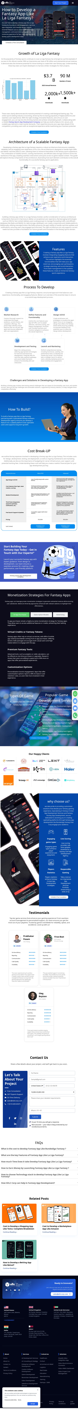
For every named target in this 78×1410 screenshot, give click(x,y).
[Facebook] (9, 1118)
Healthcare (43, 1358)
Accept (33, 1404)
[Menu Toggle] (73, 3)
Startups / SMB (45, 1382)
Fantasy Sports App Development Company (24, 122)
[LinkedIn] (15, 1124)
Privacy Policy (7, 1373)
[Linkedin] (19, 1290)
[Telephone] (75, 715)
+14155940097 (9, 1320)
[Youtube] (15, 1290)
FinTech (42, 1361)
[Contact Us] (75, 708)
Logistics (43, 1367)
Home (5, 1358)
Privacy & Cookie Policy (11, 1400)
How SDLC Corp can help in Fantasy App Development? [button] (28, 1183)
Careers (5, 1367)
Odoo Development (28, 1380)
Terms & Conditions (9, 1370)
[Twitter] (15, 1118)
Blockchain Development (30, 1377)
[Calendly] (75, 701)
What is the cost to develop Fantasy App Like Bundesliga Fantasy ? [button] (33, 1148)
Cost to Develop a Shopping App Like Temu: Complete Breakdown (18, 1227)
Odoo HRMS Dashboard (66, 1368)
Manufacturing (45, 1376)
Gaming (42, 1379)
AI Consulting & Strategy (30, 1361)
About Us (6, 1361)
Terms (19, 1400)
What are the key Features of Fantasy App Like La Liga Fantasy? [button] (32, 1155)
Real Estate (43, 1370)
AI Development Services (30, 1358)
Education (43, 1373)
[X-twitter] (10, 1290)
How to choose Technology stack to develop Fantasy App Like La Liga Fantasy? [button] (35, 1175)
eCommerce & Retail (46, 1364)
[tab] (20, 614)
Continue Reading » (10, 1232)
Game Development (28, 1374)
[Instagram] (21, 1118)
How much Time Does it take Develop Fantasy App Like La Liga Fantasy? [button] (36, 1161)
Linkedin (18, 946)
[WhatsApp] (75, 694)
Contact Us (6, 1364)
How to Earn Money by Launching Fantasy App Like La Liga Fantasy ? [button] (35, 1168)
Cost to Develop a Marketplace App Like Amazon (56, 1227)
